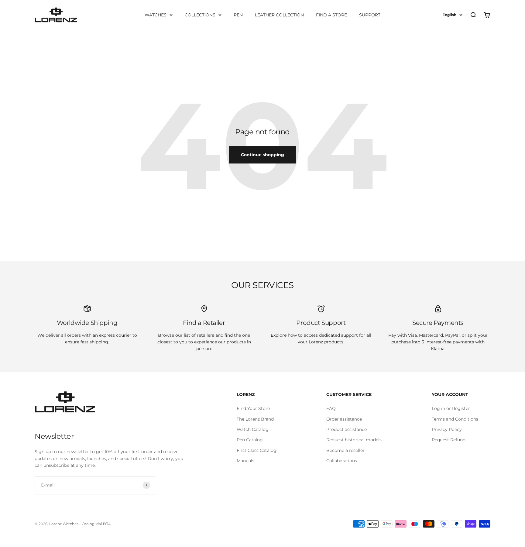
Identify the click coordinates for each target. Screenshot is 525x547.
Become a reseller (345, 450)
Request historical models (354, 439)
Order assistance (344, 419)
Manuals (245, 460)
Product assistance (346, 429)
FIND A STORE (331, 15)
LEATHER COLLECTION (279, 15)
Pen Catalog (250, 439)
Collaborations (341, 460)
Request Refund (448, 439)
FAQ (331, 408)
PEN (238, 15)
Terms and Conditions (455, 419)
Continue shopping (262, 154)
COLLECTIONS (200, 15)
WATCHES (155, 15)
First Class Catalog (256, 450)
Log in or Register (451, 408)
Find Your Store (253, 408)
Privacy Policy (447, 429)
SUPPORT (369, 15)
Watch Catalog (253, 429)
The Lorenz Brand (255, 419)
